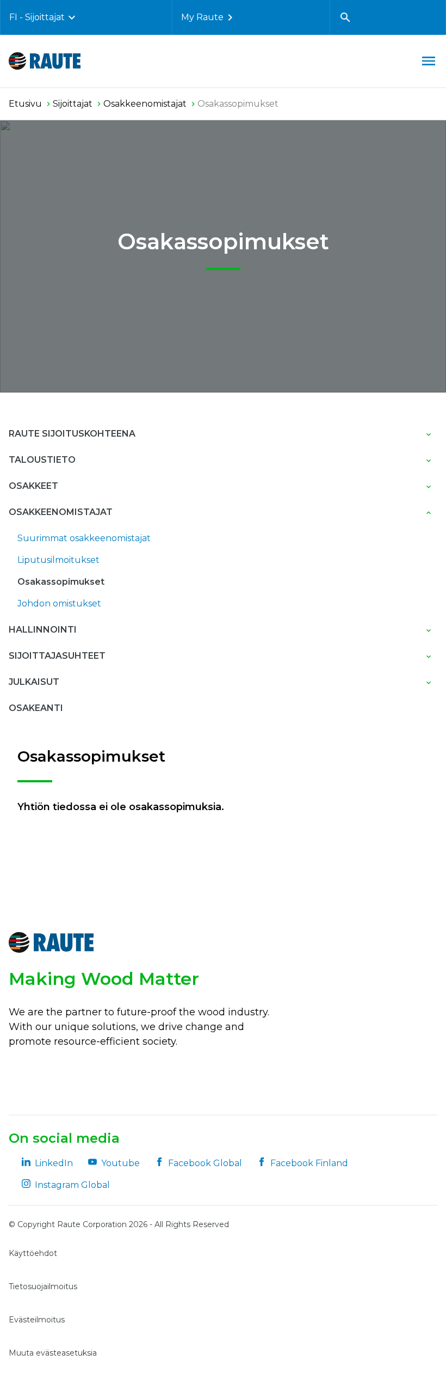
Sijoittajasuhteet (57, 656)
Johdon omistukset (59, 603)
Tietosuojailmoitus (43, 1286)
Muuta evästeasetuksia (53, 1353)
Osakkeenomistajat (61, 512)
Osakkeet (33, 486)
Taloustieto (42, 460)
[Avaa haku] (345, 17)
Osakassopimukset (60, 582)
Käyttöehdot (33, 1253)
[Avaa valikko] (428, 61)
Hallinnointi (43, 629)
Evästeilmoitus (37, 1320)
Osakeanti (36, 708)
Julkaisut (34, 682)
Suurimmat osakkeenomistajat (84, 538)
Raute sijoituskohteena (72, 433)
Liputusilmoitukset (58, 560)
